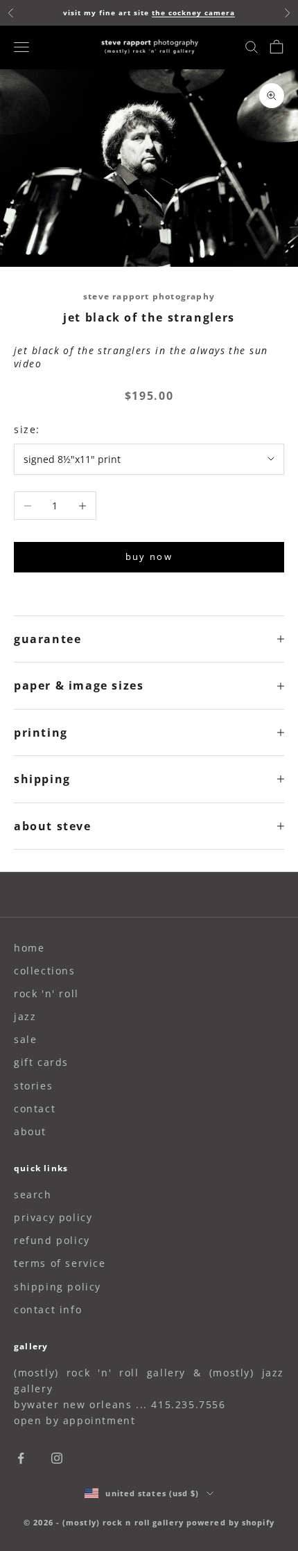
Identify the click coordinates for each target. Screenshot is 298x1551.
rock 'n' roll (46, 993)
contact (34, 1108)
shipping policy (57, 1286)
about (30, 1131)
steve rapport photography (149, 296)
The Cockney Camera (193, 12)
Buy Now (149, 556)
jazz (25, 1016)
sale (25, 1039)
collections (45, 970)
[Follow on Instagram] (57, 1458)
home (29, 947)
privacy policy (53, 1217)
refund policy (52, 1240)
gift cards (41, 1062)
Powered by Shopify (230, 1522)
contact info (48, 1309)
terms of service (60, 1263)
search (33, 1194)
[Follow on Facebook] (21, 1458)
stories (33, 1085)
